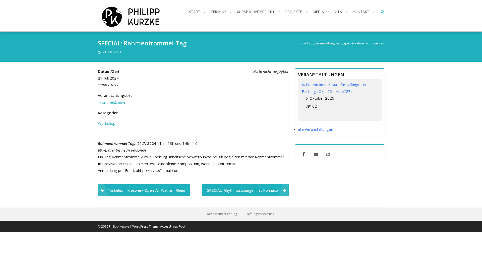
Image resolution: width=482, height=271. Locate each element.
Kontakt (360, 11)
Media (318, 11)
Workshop (106, 123)
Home (302, 43)
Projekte (293, 11)
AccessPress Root (172, 226)
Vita (338, 11)
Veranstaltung (325, 43)
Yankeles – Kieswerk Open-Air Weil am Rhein (146, 190)
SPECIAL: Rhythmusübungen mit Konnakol (243, 190)
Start (194, 11)
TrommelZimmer (112, 102)
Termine (218, 11)
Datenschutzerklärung (221, 214)
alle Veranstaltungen (315, 129)
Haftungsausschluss (260, 214)
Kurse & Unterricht (256, 11)
